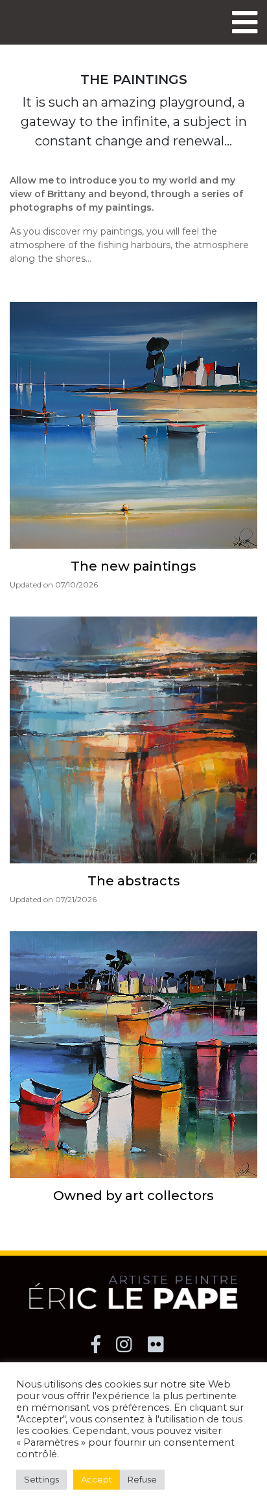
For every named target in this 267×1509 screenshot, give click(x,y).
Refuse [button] (142, 1479)
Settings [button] (41, 1479)
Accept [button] (96, 1479)
